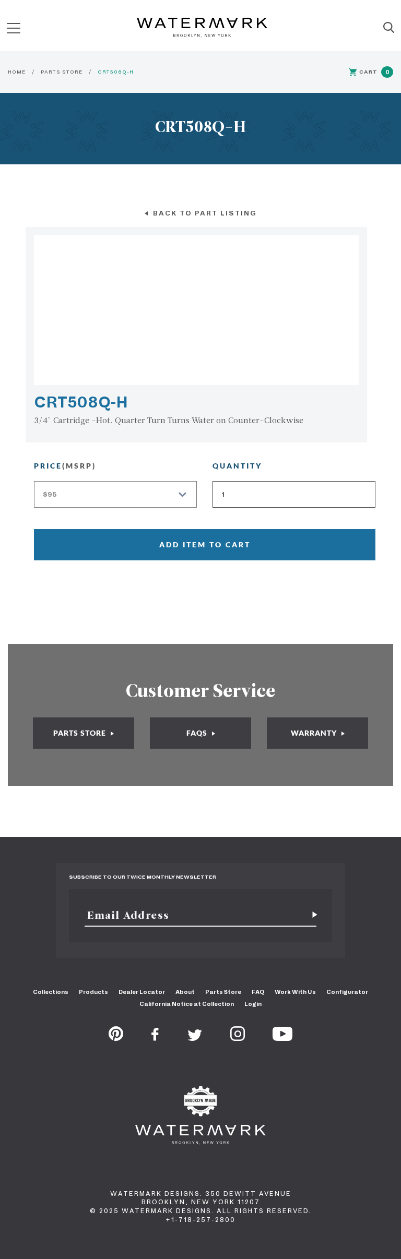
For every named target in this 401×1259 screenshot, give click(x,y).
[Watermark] (202, 28)
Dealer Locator (142, 992)
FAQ (258, 992)
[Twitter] (195, 1038)
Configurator (347, 992)
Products (93, 992)
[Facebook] (155, 1038)
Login (253, 1004)
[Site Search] (388, 28)
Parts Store (223, 992)
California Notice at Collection (186, 1004)
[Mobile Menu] (13, 27)
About (185, 992)
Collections (50, 992)
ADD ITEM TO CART (205, 544)
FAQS (197, 733)
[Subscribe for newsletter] (310, 915)
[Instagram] (237, 1038)
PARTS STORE (61, 71)
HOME (17, 71)
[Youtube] (282, 1038)
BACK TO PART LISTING (203, 213)
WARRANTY (315, 733)
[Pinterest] (116, 1038)
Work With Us (295, 992)
